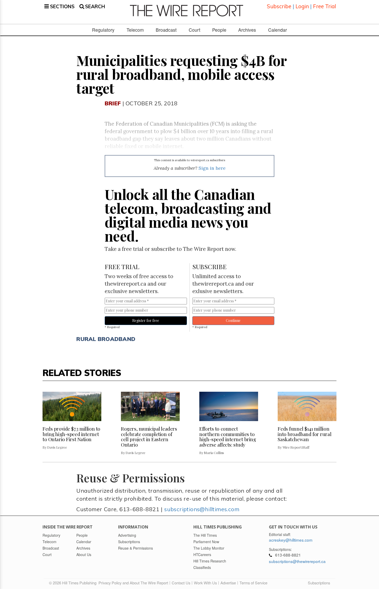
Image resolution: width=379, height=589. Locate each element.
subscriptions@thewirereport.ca (297, 561)
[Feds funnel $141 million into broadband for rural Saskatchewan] (307, 406)
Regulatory (103, 30)
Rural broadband (105, 338)
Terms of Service (253, 582)
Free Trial (324, 6)
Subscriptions (319, 582)
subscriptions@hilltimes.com (201, 509)
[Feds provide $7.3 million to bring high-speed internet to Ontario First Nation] (72, 406)
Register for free (145, 320)
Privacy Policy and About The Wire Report (133, 582)
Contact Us (181, 582)
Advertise (228, 582)
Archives (247, 30)
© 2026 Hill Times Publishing (73, 582)
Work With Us (205, 582)
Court (194, 30)
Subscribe (279, 6)
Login (302, 6)
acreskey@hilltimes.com (290, 540)
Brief (113, 103)
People (219, 30)
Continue (233, 320)
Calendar (277, 30)
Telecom (135, 30)
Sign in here (212, 168)
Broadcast (166, 30)
